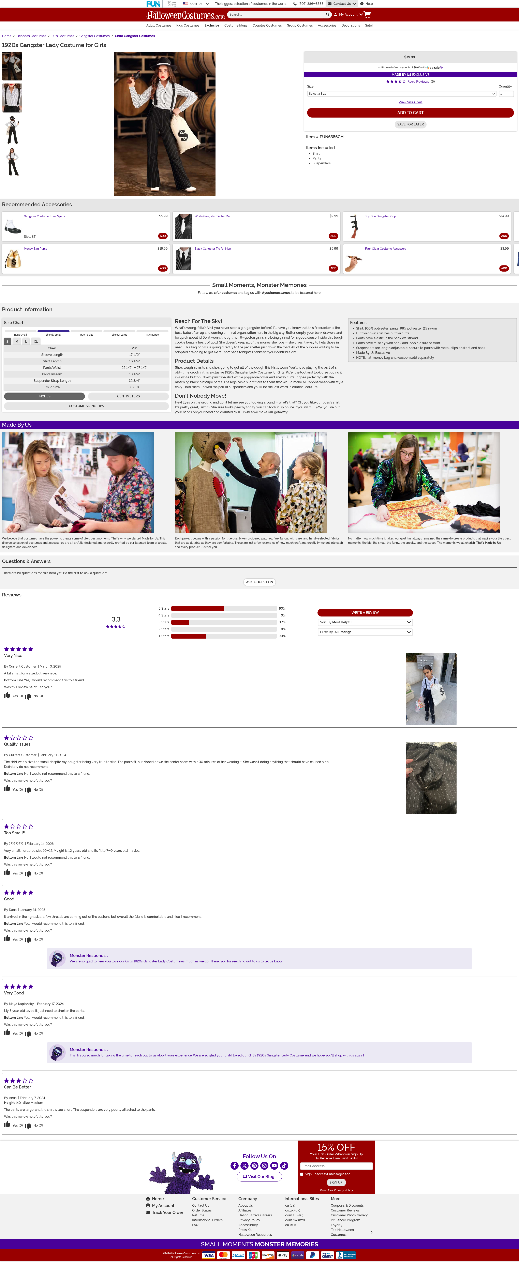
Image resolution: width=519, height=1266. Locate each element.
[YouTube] (274, 1166)
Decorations (351, 25)
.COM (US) (197, 3)
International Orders (207, 1220)
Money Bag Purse (35, 248)
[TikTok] (284, 1166)
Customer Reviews (345, 1210)
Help (369, 4)
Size (310, 86)
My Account (163, 1205)
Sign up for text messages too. (328, 1174)
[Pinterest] (254, 1166)
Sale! (369, 25)
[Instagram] (264, 1166)
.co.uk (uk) (292, 1210)
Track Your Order (167, 1212)
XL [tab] (36, 342)
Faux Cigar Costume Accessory (385, 248)
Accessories (327, 25)
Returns (198, 1215)
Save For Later (410, 124)
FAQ (195, 1225)
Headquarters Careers (255, 1215)
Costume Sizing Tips (86, 406)
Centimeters (128, 396)
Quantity (505, 86)
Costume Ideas (235, 25)
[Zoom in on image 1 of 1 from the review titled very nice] (431, 689)
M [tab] (16, 342)
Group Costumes (300, 25)
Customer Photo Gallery (349, 1215)
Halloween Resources (255, 1235)
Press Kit (245, 1230)
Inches (44, 396)
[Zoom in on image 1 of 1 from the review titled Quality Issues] (431, 778)
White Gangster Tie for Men (213, 216)
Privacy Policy (249, 1220)
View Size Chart (410, 102)
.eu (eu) (290, 1225)
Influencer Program (345, 1220)
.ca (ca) (290, 1205)
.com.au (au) (294, 1215)
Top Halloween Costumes (342, 1232)
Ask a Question (259, 582)
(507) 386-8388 (311, 4)
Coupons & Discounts (347, 1205)
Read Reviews (418, 81)
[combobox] (275, 14)
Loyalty (336, 1225)
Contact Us (342, 4)
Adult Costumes (158, 25)
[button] (348, 14)
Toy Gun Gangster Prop (380, 216)
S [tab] (7, 342)
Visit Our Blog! (261, 1176)
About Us (245, 1205)
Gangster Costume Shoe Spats (44, 216)
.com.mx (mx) (295, 1220)
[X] (244, 1166)
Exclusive (212, 25)
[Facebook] (235, 1166)
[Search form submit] (327, 14)
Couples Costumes (267, 25)
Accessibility (248, 1225)
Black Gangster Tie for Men (213, 248)
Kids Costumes (187, 25)
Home (158, 1198)
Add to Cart (410, 112)
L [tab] (26, 342)
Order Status (202, 1210)
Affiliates (244, 1210)
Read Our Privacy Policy (336, 1190)
